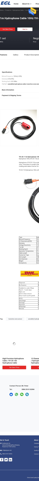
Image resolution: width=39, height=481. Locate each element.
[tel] (32, 394)
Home (2, 10)
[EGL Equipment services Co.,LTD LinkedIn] (10, 459)
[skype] (27, 394)
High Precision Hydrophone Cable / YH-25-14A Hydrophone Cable (13, 361)
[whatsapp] (16, 394)
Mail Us (25, 29)
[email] (11, 394)
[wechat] (21, 394)
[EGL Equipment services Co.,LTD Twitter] (6, 459)
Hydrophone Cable (18, 10)
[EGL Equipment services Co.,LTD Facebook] (1, 459)
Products (8, 10)
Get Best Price (8, 29)
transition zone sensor (15, 319)
